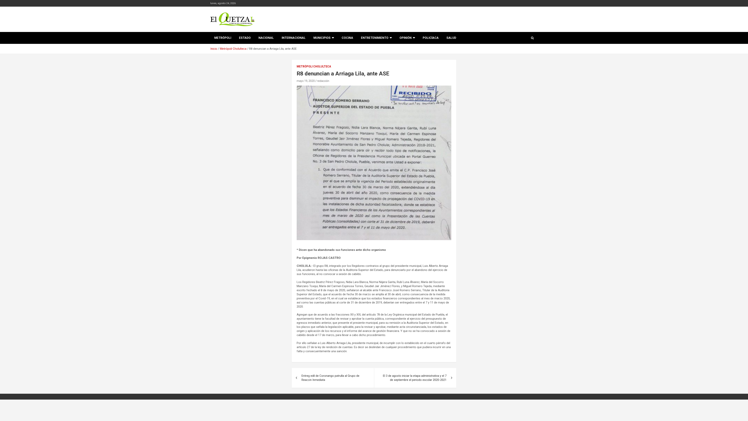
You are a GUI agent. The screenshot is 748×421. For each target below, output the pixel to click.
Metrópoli (222, 38)
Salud (451, 38)
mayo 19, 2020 (306, 80)
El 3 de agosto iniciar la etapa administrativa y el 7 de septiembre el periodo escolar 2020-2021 (414, 378)
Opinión (406, 38)
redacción (323, 80)
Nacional (266, 38)
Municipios (322, 38)
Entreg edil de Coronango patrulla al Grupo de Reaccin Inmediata (330, 378)
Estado (245, 38)
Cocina (347, 38)
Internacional (294, 38)
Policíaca (431, 38)
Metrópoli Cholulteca (314, 66)
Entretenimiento (374, 38)
